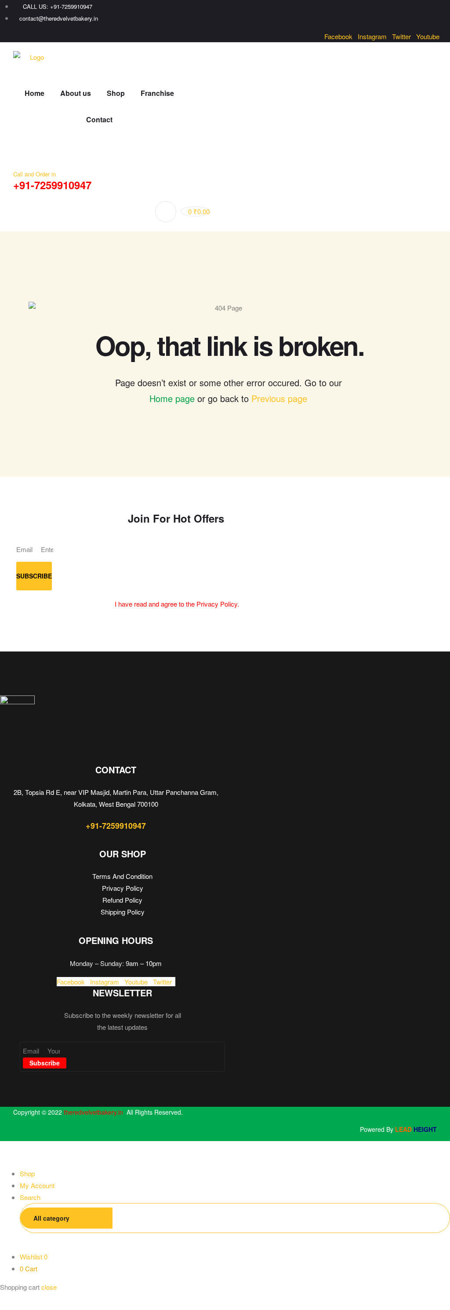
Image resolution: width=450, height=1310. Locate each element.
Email (25, 549)
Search (432, 1218)
